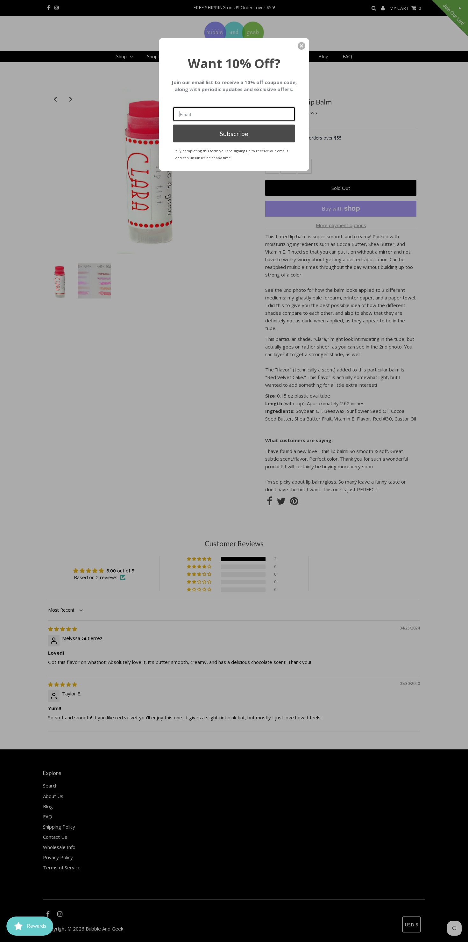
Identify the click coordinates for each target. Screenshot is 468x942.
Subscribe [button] (234, 133)
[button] (301, 46)
